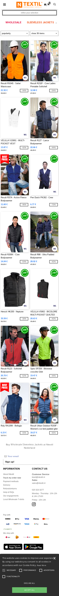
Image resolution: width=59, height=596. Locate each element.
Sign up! (9, 461)
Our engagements (11, 496)
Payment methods (11, 481)
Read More (41, 565)
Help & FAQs (8, 492)
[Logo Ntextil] (29, 4)
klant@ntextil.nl (38, 477)
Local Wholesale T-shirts (13, 499)
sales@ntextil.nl (38, 483)
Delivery (6, 485)
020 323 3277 (38, 490)
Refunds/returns (10, 489)
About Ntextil (8, 474)
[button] (45, 4)
